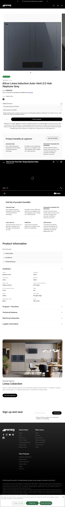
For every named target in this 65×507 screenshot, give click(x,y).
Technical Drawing (10, 261)
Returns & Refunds (40, 442)
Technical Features (10, 312)
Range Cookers (23, 464)
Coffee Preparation (24, 461)
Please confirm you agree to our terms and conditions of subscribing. (47, 418)
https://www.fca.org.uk (24, 488)
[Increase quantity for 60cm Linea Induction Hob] (9, 119)
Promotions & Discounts (25, 457)
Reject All (32, 503)
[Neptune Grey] (3, 99)
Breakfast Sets (23, 459)
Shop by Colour (39, 437)
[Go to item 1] (31, 72)
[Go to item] (30, 72)
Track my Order (39, 444)
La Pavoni (21, 468)
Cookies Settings (18, 503)
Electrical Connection (11, 318)
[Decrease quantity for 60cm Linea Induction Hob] (4, 119)
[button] (61, 104)
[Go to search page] (53, 5)
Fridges (21, 466)
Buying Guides (22, 444)
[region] (32, 501)
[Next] (47, 1)
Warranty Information (24, 442)
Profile (37, 447)
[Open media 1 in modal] (32, 42)
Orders (37, 433)
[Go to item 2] (33, 72)
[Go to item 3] (34, 72)
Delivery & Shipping (40, 440)
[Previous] (18, 1)
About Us (37, 435)
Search (21, 433)
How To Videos (23, 440)
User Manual (8, 257)
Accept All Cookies (45, 503)
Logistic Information (10, 324)
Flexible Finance (23, 447)
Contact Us (22, 437)
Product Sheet (9, 253)
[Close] (63, 497)
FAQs (20, 435)
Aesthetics (7, 269)
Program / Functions (11, 307)
